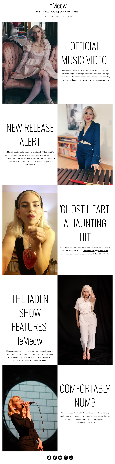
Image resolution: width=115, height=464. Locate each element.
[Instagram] (66, 457)
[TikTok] (49, 457)
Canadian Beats (89, 251)
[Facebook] (55, 457)
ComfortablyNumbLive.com (85, 422)
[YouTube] (60, 457)
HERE (106, 254)
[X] (71, 457)
